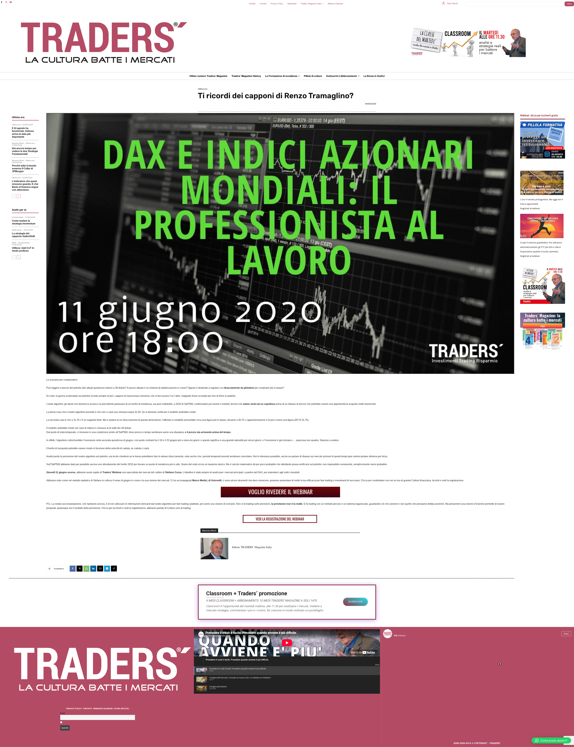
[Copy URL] (114, 569)
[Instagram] (6, 2)
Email (62, 713)
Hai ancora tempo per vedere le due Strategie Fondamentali (25, 151)
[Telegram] (107, 569)
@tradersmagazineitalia (407, 632)
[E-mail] (100, 569)
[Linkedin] (93, 569)
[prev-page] (14, 196)
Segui (566, 633)
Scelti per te (17, 230)
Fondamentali (17, 217)
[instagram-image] (406, 664)
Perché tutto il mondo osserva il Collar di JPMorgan (24, 168)
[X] (80, 569)
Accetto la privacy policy (75, 722)
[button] (551, 740)
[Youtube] (10, 2)
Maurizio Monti (18, 143)
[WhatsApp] (86, 569)
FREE (14, 243)
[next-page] (18, 196)
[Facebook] (1, 2)
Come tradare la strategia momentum (23, 222)
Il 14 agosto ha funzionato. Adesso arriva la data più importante (23, 132)
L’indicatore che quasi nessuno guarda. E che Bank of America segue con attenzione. (25, 185)
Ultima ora (202, 89)
